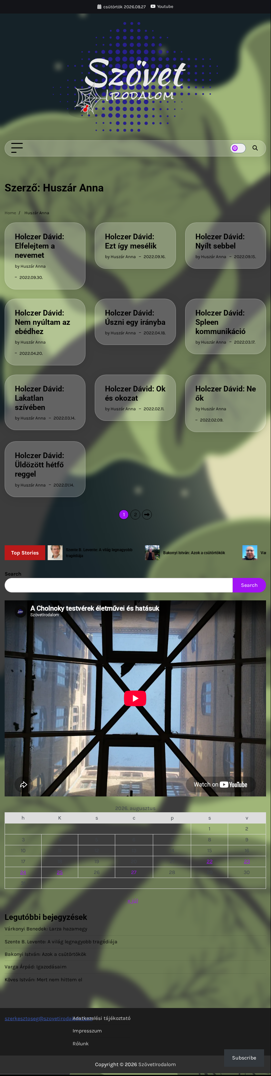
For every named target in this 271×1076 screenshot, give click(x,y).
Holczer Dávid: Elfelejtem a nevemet (39, 246)
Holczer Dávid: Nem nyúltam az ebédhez (42, 322)
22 (210, 861)
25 (60, 872)
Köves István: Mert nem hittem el (43, 980)
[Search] (255, 148)
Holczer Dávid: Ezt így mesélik (130, 241)
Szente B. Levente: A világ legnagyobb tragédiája (61, 942)
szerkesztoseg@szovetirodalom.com (48, 1018)
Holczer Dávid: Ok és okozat (135, 393)
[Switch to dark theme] (238, 148)
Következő (147, 515)
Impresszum (87, 1031)
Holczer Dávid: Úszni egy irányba (135, 317)
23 (247, 861)
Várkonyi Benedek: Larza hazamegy (46, 929)
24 (23, 872)
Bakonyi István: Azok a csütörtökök (45, 954)
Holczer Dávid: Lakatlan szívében (39, 398)
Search (13, 574)
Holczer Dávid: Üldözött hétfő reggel (39, 465)
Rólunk (81, 1044)
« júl (132, 900)
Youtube (165, 6)
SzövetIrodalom (157, 1064)
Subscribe (244, 1058)
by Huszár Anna (30, 266)
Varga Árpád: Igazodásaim (36, 967)
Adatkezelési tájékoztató (101, 1018)
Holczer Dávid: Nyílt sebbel (220, 241)
